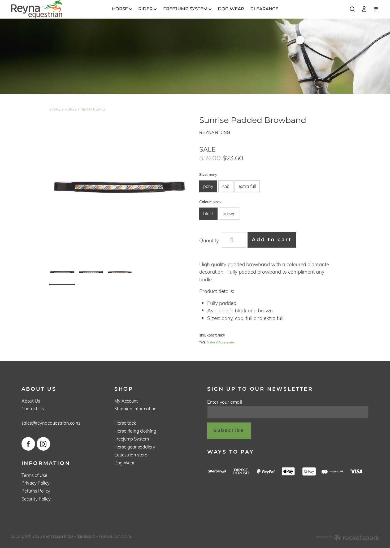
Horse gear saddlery (134, 447)
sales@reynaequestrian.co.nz (51, 423)
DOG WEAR (231, 9)
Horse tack (125, 423)
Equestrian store (130, 455)
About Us (30, 401)
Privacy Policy (35, 483)
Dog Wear (124, 463)
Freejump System (131, 439)
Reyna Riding (93, 109)
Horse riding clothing (135, 431)
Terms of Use (34, 475)
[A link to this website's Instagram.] (43, 444)
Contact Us (32, 408)
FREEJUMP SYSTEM (186, 9)
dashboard (86, 536)
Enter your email (224, 402)
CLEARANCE (264, 9)
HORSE (120, 9)
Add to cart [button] (272, 240)
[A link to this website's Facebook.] (28, 444)
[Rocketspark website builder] (347, 538)
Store (54, 109)
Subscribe (229, 430)
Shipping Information (135, 408)
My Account (126, 401)
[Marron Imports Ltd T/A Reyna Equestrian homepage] (47, 9)
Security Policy (36, 499)
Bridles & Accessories (221, 342)
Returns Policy (35, 491)
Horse (71, 109)
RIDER (146, 9)
